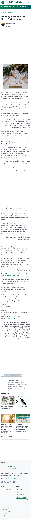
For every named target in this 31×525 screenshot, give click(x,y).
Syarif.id (18, 522)
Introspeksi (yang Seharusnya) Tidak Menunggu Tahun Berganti (6, 427)
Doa (26, 499)
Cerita (19, 499)
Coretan (20, 492)
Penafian (4, 513)
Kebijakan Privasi (7, 511)
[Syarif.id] (15, 2)
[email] (20, 375)
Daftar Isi (5, 509)
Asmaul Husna (21, 497)
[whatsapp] (11, 375)
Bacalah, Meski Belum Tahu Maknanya (7, 407)
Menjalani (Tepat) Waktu (23, 407)
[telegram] (14, 375)
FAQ (3, 516)
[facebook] (5, 375)
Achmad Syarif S (12, 466)
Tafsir (19, 494)
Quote (20, 489)
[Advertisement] (15, 45)
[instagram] (11, 482)
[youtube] (8, 482)
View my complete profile (9, 478)
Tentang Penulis (6, 507)
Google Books (12, 318)
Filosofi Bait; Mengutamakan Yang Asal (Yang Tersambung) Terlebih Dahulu (23, 427)
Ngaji (25, 494)
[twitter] (8, 375)
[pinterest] (17, 375)
